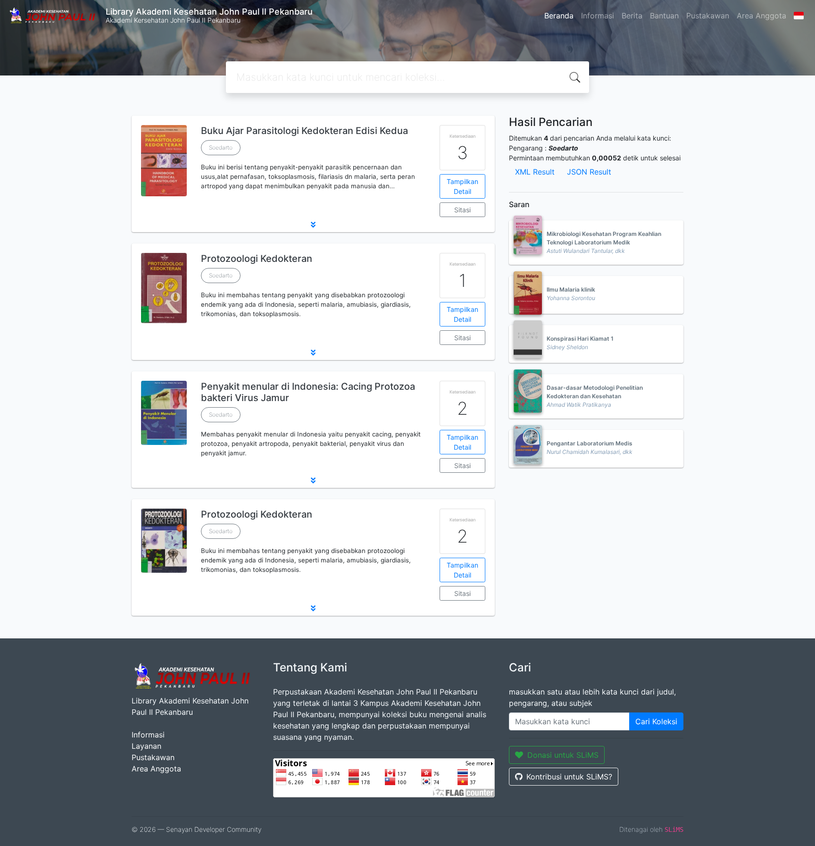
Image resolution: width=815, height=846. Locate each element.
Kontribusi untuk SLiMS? (569, 776)
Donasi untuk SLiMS (563, 755)
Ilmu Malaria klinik (571, 289)
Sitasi (462, 210)
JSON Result (589, 171)
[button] (313, 224)
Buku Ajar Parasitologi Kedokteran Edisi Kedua (304, 130)
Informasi (597, 15)
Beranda (559, 15)
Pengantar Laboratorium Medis (589, 443)
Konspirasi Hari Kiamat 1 (580, 338)
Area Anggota (761, 15)
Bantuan (664, 15)
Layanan (146, 746)
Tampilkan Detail (462, 186)
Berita (632, 15)
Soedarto (221, 147)
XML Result (535, 171)
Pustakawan (707, 15)
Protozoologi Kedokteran (256, 258)
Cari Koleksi (656, 721)
